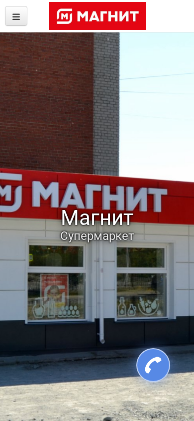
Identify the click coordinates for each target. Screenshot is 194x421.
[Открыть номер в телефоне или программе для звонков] (148, 365)
